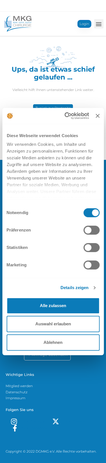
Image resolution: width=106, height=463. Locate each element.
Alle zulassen (53, 305)
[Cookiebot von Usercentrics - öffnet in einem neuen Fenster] (66, 115)
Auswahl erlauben (53, 323)
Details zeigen (74, 287)
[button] (98, 23)
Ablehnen (53, 342)
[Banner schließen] (97, 116)
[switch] (91, 230)
